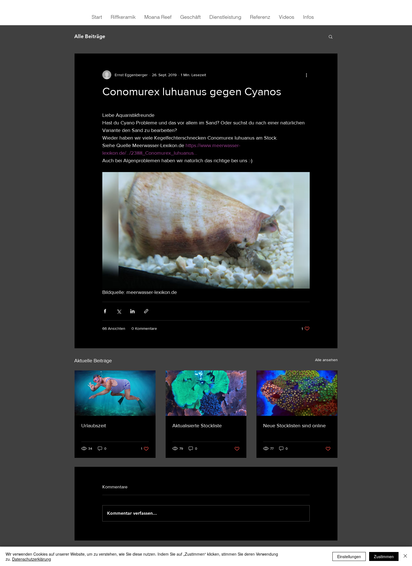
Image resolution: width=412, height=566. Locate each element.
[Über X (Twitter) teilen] (118, 311)
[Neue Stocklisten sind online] (296, 393)
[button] (330, 36)
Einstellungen (349, 556)
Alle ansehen (326, 360)
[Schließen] (405, 556)
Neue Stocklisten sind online (294, 425)
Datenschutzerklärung (31, 559)
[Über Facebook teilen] (105, 311)
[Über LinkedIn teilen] (132, 311)
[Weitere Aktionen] (306, 74)
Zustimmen (384, 556)
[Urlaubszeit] (115, 393)
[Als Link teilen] (146, 311)
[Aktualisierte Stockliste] (206, 393)
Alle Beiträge (89, 36)
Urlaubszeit (93, 425)
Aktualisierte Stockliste (197, 425)
